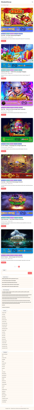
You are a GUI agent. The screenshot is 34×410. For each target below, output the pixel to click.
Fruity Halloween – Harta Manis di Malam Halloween (12, 219)
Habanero (8, 33)
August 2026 (4, 312)
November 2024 (4, 346)
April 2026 (3, 316)
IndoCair (3, 368)
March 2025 (4, 339)
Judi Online (12, 33)
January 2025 (4, 342)
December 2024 (4, 344)
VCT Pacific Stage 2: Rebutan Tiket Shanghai (9, 280)
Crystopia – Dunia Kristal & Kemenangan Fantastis (12, 181)
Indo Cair (11, 180)
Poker (3, 387)
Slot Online (16, 33)
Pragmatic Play (4, 389)
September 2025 (4, 328)
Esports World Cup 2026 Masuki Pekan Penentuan (9, 282)
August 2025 (4, 330)
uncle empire (4, 300)
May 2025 (3, 335)
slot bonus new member (13, 298)
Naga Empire (16, 107)
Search (4, 270)
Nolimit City (4, 380)
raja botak (3, 294)
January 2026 (4, 321)
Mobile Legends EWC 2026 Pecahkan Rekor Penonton (10, 278)
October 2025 (4, 326)
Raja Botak (16, 255)
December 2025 (4, 323)
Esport (3, 361)
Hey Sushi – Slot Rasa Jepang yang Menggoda (11, 35)
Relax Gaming (4, 394)
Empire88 (8, 143)
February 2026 (4, 319)
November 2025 (4, 325)
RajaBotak (3, 393)
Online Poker (4, 382)
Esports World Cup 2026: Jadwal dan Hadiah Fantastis (10, 286)
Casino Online (3, 33)
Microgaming (4, 373)
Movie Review (4, 375)
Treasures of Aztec (5, 398)
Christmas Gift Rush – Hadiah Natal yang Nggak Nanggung (13, 71)
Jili (2, 370)
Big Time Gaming (4, 354)
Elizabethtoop (6, 2)
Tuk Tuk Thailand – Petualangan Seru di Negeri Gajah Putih (13, 145)
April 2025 (3, 337)
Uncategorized (4, 400)
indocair (3, 297)
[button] (15, 266)
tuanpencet (4, 307)
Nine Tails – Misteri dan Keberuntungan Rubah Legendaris (13, 109)
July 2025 (3, 332)
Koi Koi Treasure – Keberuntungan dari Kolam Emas (12, 256)
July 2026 (3, 314)
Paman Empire (4, 384)
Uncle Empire (20, 33)
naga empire (4, 302)
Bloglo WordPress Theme (25, 408)
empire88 (3, 291)
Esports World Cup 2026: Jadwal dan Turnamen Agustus (10, 284)
